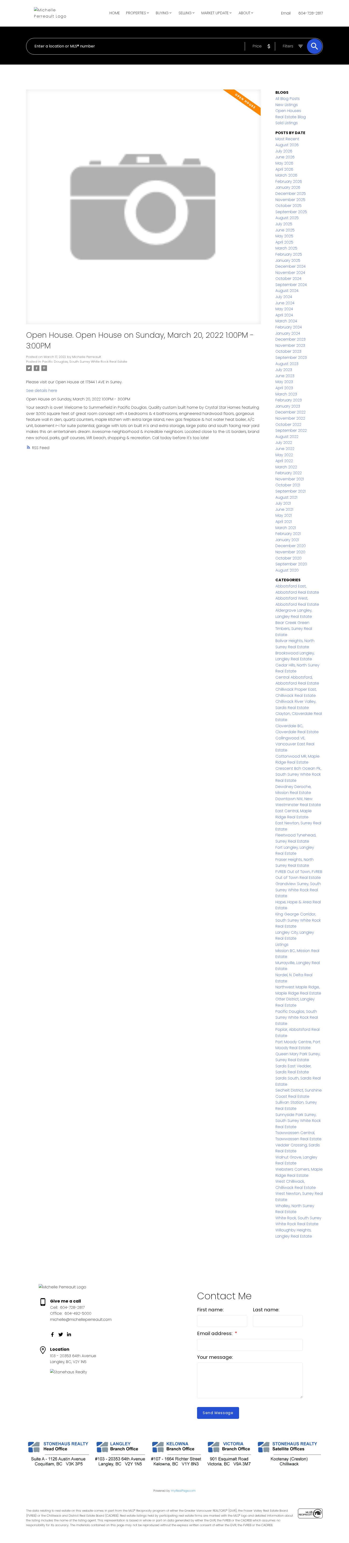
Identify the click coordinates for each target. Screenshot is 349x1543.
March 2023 (286, 394)
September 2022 (291, 430)
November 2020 (290, 552)
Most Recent (287, 139)
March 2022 (286, 467)
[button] (52, 1334)
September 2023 (291, 357)
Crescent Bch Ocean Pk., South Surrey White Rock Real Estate (298, 774)
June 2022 (284, 448)
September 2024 (291, 284)
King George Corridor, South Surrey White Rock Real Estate (298, 920)
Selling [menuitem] (185, 13)
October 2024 (288, 278)
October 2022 (288, 424)
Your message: (215, 1357)
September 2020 (291, 564)
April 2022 (284, 461)
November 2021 (289, 479)
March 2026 (286, 175)
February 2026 (288, 181)
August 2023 (286, 363)
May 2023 (284, 382)
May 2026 (284, 163)
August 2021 (286, 497)
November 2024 (290, 272)
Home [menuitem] (114, 13)
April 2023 (284, 388)
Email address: (215, 1333)
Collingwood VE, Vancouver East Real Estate (294, 744)
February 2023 (288, 400)
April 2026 (284, 169)
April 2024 (284, 315)
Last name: (266, 1309)
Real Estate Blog (290, 117)
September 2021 (290, 491)
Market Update (215, 13)
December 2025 (290, 193)
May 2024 (284, 309)
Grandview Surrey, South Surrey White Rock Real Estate (298, 890)
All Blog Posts (287, 98)
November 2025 (290, 199)
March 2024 (286, 321)
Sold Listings (286, 123)
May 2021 (283, 515)
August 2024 (286, 290)
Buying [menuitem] (162, 13)
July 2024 (283, 297)
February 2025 (288, 254)
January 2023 (287, 406)
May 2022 (284, 455)
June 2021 (284, 509)
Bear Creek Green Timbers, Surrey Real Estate (293, 629)
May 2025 (284, 236)
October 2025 (288, 205)
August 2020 (287, 570)
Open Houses (288, 110)
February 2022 (288, 473)
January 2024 (287, 333)
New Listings (286, 105)
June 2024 (284, 303)
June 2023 (284, 376)
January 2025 (287, 260)
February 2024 (288, 327)
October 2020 (288, 558)
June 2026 (285, 157)
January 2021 (287, 540)
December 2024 (290, 266)
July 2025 (283, 224)
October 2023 (288, 351)
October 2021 (287, 485)
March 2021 (285, 527)
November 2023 (290, 345)
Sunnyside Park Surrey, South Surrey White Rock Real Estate (298, 1121)
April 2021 (283, 521)
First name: (210, 1309)
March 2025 (286, 248)
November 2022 (290, 418)
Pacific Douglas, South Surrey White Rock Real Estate (84, 361)
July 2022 (283, 442)
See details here (41, 390)
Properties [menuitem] (136, 13)
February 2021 (288, 533)
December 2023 (290, 339)
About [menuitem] (244, 13)
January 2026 (287, 187)
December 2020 (290, 546)
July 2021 (283, 503)
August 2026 (287, 145)
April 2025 (284, 242)
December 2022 (290, 412)
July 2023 (283, 369)
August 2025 (287, 217)
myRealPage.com (183, 1491)
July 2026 (283, 151)
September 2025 (291, 212)
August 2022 (286, 436)
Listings (281, 944)
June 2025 (285, 230)
